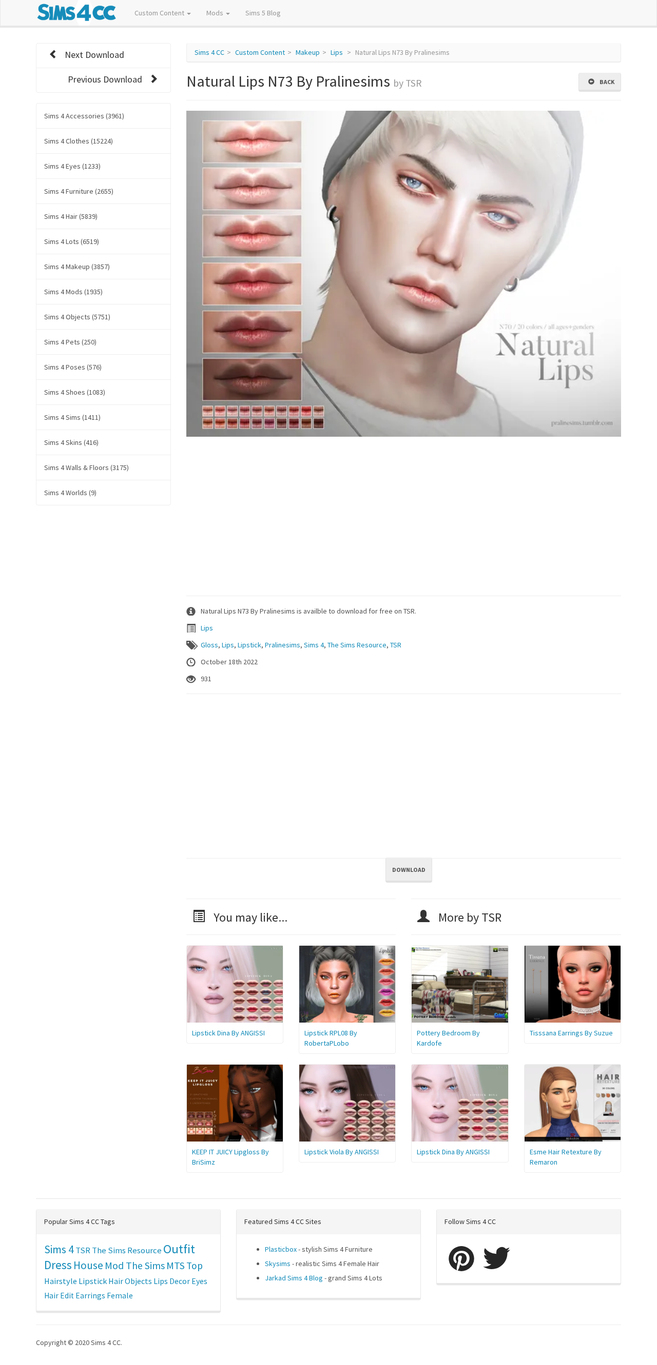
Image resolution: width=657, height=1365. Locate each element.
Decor (179, 1281)
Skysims (278, 1263)
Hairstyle (60, 1281)
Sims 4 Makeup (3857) (77, 266)
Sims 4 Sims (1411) (72, 417)
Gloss (209, 644)
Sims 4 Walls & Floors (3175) (86, 467)
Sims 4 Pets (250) (70, 342)
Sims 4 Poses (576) (73, 367)
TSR (395, 644)
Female (120, 1295)
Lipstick (249, 644)
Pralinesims (282, 644)
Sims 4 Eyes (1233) (72, 166)
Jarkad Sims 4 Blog (294, 1277)
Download (409, 869)
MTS (175, 1265)
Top (194, 1265)
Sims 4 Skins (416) (71, 442)
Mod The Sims (135, 1265)
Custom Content (160, 12)
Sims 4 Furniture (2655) (78, 191)
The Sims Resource (357, 644)
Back (605, 82)
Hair (115, 1281)
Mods (215, 12)
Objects (138, 1281)
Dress (58, 1264)
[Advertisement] (404, 513)
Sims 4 (314, 644)
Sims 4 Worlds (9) (70, 492)
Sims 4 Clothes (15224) (78, 141)
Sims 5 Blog (263, 12)
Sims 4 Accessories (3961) (84, 115)
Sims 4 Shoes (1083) (74, 392)
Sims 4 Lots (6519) (71, 241)
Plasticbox (281, 1249)
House (88, 1265)
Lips (337, 52)
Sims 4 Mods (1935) (73, 291)
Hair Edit (59, 1295)
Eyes (199, 1281)
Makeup (308, 52)
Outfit (179, 1249)
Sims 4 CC (209, 52)
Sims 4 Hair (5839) (71, 216)
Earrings (90, 1295)
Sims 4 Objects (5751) (77, 316)
